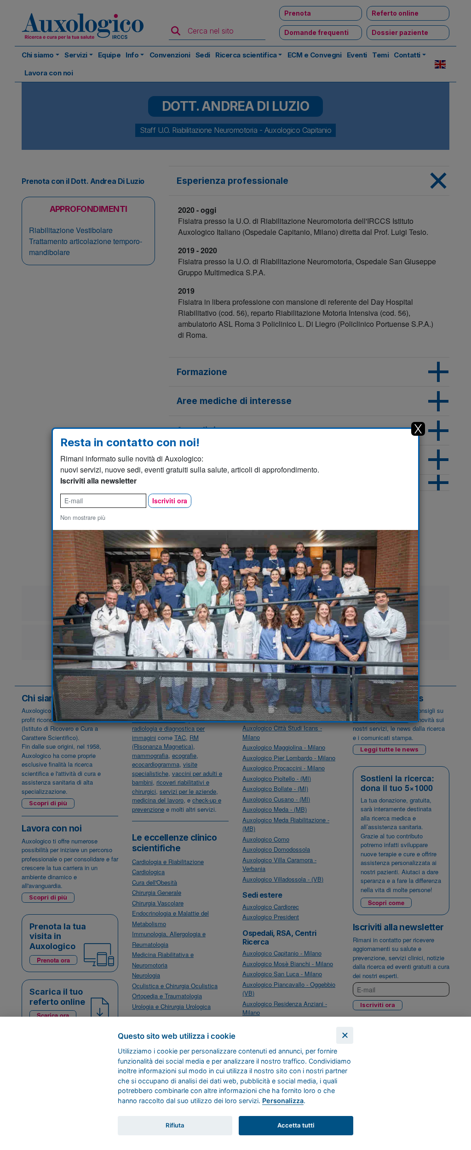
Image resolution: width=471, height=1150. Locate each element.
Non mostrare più (82, 517)
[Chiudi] (344, 1035)
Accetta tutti (295, 1125)
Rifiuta (175, 1125)
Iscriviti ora (169, 500)
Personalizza (283, 1100)
